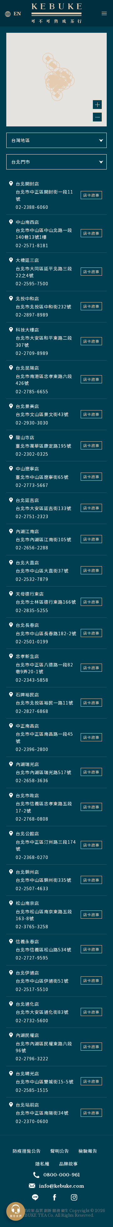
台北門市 (20, 162)
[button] (57, 95)
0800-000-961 (61, 1175)
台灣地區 (20, 140)
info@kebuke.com (61, 1186)
